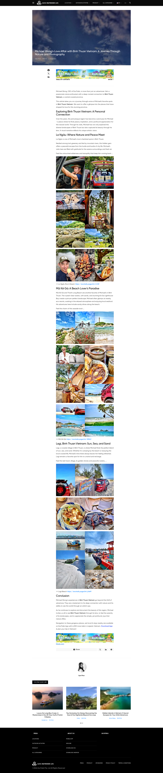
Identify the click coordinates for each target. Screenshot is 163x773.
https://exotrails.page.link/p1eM (79, 591)
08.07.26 (83, 718)
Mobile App (69, 738)
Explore (68, 743)
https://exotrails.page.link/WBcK (78, 439)
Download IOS (71, 748)
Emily (78, 718)
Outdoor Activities (82, 3)
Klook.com (60, 644)
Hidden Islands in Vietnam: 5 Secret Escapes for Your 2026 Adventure (115, 714)
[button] (80, 723)
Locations (68, 3)
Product (95, 3)
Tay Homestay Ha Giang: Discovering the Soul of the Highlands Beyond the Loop (81, 714)
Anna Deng (112, 718)
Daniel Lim (44, 720)
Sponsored (99, 763)
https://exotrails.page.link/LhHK (87, 284)
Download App (106, 626)
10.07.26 (51, 720)
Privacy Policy (110, 763)
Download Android (72, 752)
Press (82, 763)
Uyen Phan (38, 59)
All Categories (107, 3)
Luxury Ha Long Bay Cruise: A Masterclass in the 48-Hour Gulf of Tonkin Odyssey (48, 715)
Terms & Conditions (124, 763)
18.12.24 (45, 59)
